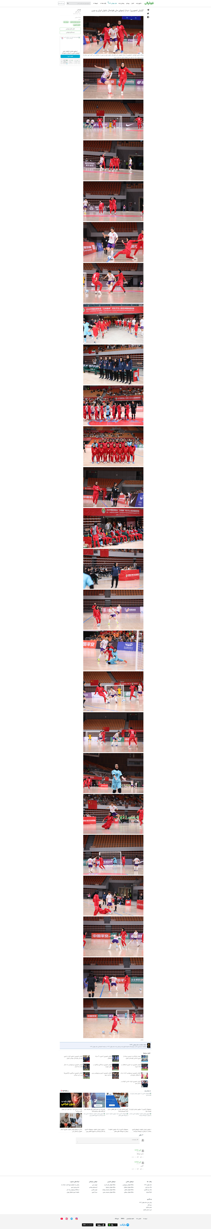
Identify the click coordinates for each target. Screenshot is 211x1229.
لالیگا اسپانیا (149, 1192)
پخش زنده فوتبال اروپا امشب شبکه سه (70, 1185)
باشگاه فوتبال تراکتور (129, 1190)
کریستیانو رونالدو (93, 1187)
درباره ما (145, 1219)
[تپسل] (62, 38)
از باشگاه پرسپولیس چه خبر (73, 1190)
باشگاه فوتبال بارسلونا (110, 1187)
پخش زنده (121, 3)
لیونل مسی (94, 1185)
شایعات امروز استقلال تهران (73, 1192)
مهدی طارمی (94, 1190)
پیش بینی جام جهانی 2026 (145, 1202)
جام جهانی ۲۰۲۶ (112, 3)
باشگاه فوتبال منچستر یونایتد (108, 1190)
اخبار (132, 3)
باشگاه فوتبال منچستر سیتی (109, 1192)
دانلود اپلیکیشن (130, 1219)
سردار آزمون (94, 1192)
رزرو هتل (150, 1205)
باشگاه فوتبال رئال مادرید (109, 1185)
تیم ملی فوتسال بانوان (75, 22)
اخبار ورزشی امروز (75, 1187)
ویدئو (127, 3)
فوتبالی (79, 10)
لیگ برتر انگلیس (148, 1190)
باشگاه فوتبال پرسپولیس (128, 1185)
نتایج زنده (138, 3)
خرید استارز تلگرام (147, 1210)
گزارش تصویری (77, 25)
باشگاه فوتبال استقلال (129, 1187)
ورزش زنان (66, 22)
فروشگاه (117, 1219)
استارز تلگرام (149, 1207)
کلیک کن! (70, 56)
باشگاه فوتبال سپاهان (129, 1192)
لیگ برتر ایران (148, 1187)
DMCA (122, 1219)
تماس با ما (138, 1219)
